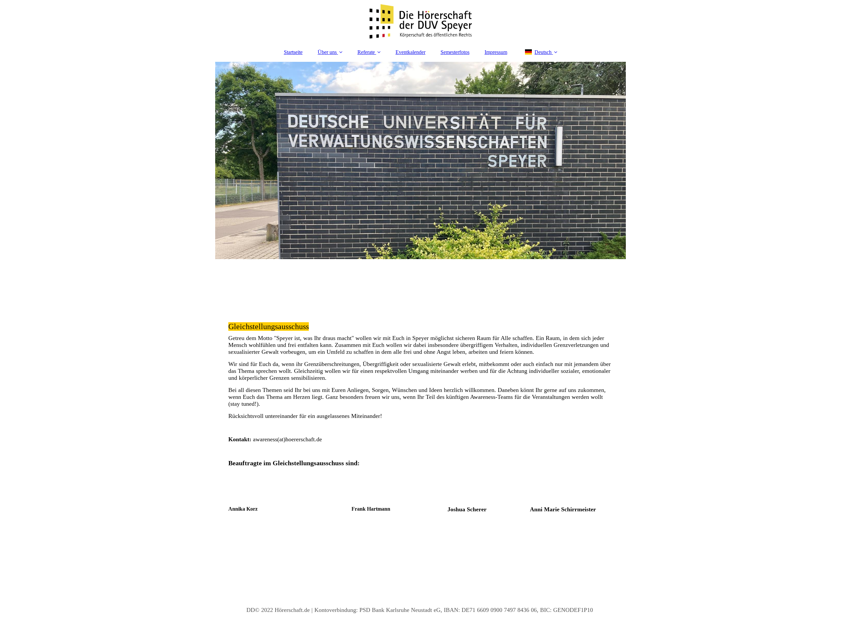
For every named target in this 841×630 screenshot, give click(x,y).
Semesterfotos (455, 52)
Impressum (496, 52)
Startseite (293, 52)
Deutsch (543, 52)
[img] (420, 21)
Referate (366, 52)
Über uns (327, 52)
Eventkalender (410, 52)
